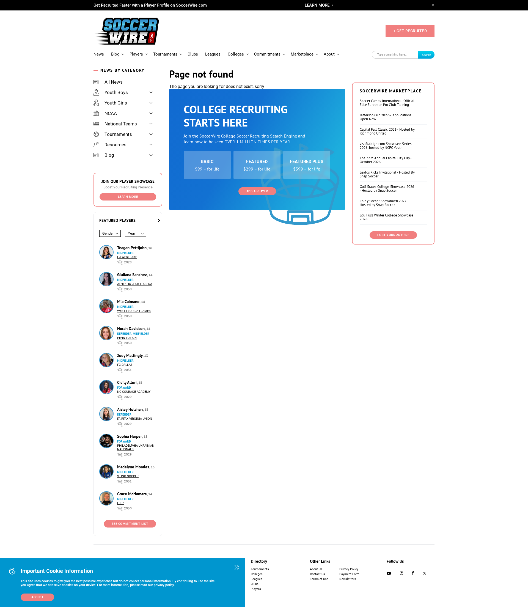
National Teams (121, 124)
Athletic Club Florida (134, 284)
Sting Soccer (128, 476)
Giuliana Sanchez (132, 274)
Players (136, 54)
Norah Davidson (131, 328)
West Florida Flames (134, 311)
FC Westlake (127, 257)
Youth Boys (116, 92)
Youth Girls (116, 103)
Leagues (213, 54)
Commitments (267, 54)
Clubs (193, 54)
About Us (316, 569)
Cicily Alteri (127, 382)
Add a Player (257, 191)
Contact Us (317, 574)
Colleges (236, 54)
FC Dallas (125, 365)
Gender (108, 233)
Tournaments (165, 54)
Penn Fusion (127, 338)
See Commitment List (130, 524)
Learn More (128, 197)
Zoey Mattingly (130, 355)
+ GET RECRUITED (410, 31)
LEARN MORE (317, 5)
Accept (37, 597)
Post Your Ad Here (393, 235)
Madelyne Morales (133, 466)
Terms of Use (319, 579)
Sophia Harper (130, 436)
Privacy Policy (348, 569)
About (329, 54)
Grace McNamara (132, 493)
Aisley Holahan (130, 409)
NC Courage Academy (134, 392)
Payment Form (349, 574)
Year (131, 233)
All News (114, 82)
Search (426, 55)
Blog (115, 54)
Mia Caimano (129, 301)
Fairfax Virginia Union (134, 419)
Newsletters (347, 579)
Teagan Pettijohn (132, 247)
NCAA (111, 113)
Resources (116, 144)
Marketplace (302, 54)
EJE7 (120, 503)
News (99, 54)
